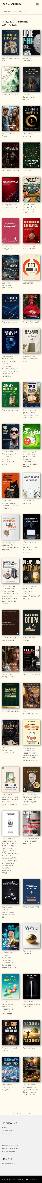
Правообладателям (9, 1163)
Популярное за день (9, 1151)
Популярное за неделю (10, 1148)
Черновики (6, 1134)
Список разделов (19, 12)
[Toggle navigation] (37, 4)
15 (29, 1113)
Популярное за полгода (10, 1145)
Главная (6, 12)
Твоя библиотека (11, 4)
